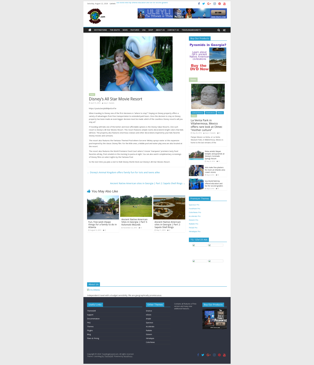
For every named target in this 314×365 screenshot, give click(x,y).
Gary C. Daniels (109, 103)
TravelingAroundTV (191, 30)
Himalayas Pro (194, 231)
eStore (148, 315)
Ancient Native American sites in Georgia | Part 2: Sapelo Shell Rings (147, 183)
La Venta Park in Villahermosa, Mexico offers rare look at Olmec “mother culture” (206, 125)
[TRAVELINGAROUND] (93, 290)
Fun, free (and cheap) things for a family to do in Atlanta (102, 224)
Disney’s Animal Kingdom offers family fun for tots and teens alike (123, 172)
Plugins (90, 330)
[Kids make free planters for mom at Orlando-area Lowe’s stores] (196, 166)
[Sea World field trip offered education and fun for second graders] (196, 180)
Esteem (149, 334)
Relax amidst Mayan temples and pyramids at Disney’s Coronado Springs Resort (214, 155)
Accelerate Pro (195, 216)
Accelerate (150, 326)
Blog (89, 334)
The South (115, 30)
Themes (90, 326)
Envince (149, 311)
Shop (150, 30)
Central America (197, 113)
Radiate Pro (193, 224)
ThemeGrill (91, 311)
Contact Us (173, 30)
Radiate (149, 330)
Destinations (100, 30)
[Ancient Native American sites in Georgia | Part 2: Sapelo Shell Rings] (169, 197)
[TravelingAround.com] (90, 30)
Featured (135, 30)
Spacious (149, 322)
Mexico (220, 113)
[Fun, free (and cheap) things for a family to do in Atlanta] (103, 197)
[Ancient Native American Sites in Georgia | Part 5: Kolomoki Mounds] (136, 197)
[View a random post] (224, 30)
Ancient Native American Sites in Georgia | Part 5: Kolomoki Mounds (134, 222)
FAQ (89, 322)
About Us (160, 30)
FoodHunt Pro (194, 208)
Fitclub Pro (193, 227)
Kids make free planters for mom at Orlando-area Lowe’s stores (215, 169)
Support (90, 315)
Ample (148, 318)
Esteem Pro (193, 220)
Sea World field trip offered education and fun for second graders (142, 3)
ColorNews (150, 342)
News (125, 30)
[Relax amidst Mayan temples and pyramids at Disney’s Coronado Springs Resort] (196, 150)
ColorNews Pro (195, 212)
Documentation (93, 318)
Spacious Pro (194, 205)
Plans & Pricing (93, 338)
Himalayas (150, 338)
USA (143, 30)
